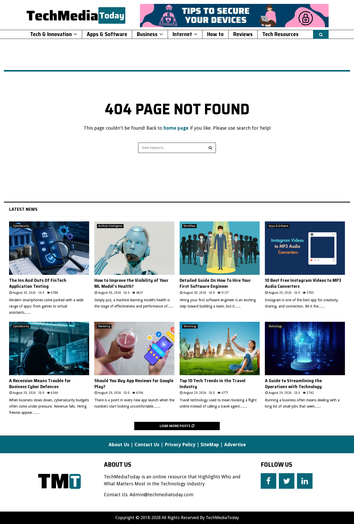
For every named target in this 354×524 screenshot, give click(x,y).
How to (215, 34)
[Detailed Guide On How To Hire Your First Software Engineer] (220, 248)
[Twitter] (286, 481)
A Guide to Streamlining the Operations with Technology (293, 383)
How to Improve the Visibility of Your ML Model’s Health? (131, 283)
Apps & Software (107, 34)
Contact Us (146, 444)
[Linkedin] (305, 481)
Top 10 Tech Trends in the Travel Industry (212, 383)
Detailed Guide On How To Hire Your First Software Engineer (215, 283)
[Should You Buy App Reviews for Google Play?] (134, 348)
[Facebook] (268, 481)
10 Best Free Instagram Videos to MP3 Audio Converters (303, 283)
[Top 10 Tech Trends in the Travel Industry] (220, 348)
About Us (119, 444)
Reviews (243, 34)
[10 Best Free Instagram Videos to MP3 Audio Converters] (305, 248)
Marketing (104, 326)
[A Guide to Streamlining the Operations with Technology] (305, 348)
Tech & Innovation (51, 34)
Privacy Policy (180, 444)
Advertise (235, 444)
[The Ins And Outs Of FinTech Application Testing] (49, 248)
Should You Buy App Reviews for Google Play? (133, 383)
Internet (182, 34)
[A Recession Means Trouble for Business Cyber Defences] (49, 348)
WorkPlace (189, 226)
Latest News (23, 209)
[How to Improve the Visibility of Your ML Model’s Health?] (134, 248)
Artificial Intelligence (110, 226)
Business (147, 34)
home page (176, 128)
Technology (189, 326)
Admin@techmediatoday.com (161, 494)
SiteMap (210, 444)
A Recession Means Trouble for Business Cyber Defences (40, 383)
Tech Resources (280, 34)
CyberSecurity (21, 226)
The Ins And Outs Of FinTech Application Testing (37, 283)
